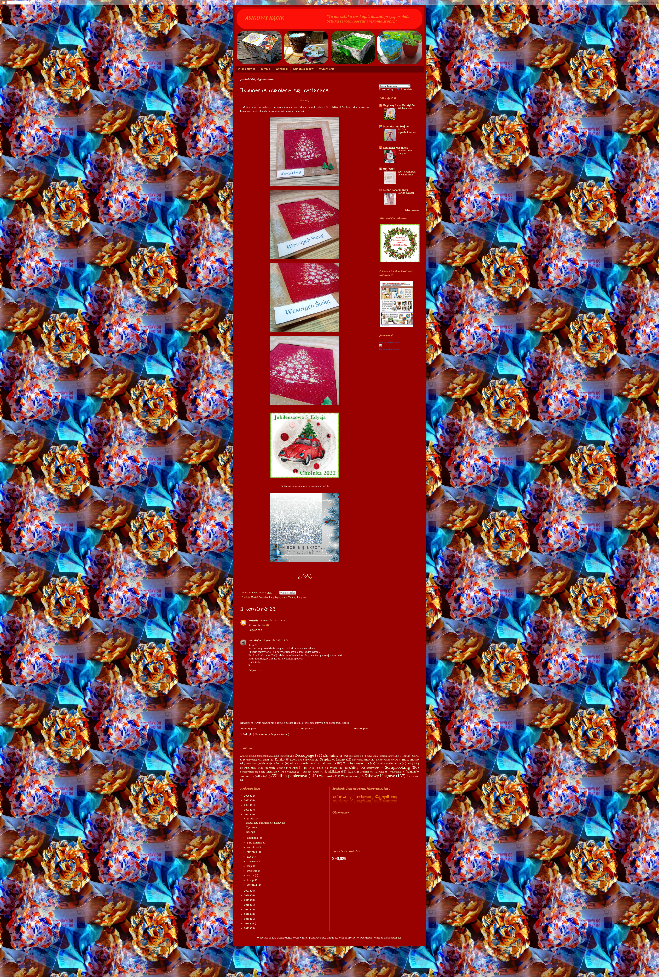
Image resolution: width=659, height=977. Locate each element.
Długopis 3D (355, 756)
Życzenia (413, 776)
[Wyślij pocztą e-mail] (281, 593)
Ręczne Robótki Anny (395, 190)
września (252, 847)
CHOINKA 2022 (335, 107)
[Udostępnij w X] (287, 593)
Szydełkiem (332, 771)
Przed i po (300, 767)
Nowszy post (248, 728)
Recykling (351, 767)
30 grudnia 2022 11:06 (275, 640)
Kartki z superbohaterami (407, 132)
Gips (403, 755)
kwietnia (252, 870)
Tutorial (379, 771)
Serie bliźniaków (269, 771)
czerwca (252, 861)
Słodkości (290, 771)
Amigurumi (246, 756)
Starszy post (361, 728)
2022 (247, 814)
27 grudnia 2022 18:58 (272, 620)
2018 (247, 904)
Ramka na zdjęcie (327, 768)
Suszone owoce (311, 771)
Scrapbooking (266, 597)
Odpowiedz (255, 630)
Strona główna (246, 69)
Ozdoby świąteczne (356, 763)
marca (251, 875)
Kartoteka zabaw (303, 69)
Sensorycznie (247, 771)
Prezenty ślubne (274, 768)
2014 (247, 923)
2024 (247, 805)
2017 (247, 909)
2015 (247, 919)
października (255, 842)
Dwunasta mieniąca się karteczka (266, 822)
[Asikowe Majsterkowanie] (380, 345)
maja (250, 866)
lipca (250, 856)
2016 (247, 914)
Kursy (355, 760)
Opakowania (327, 763)
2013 (247, 928)
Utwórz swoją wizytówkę (389, 349)
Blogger (396, 937)
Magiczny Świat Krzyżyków (399, 105)
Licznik (365, 759)
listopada (253, 837)
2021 (247, 890)
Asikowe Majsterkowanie (389, 342)
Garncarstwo (389, 756)
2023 (247, 809)
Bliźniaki (271, 756)
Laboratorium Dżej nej (396, 126)
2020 (247, 895)
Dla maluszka (332, 755)
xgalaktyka (254, 640)
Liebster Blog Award (387, 759)
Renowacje (372, 768)
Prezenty (250, 767)
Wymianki (282, 69)
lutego (251, 880)
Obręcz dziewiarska (302, 763)
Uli (327, 485)
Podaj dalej (413, 763)
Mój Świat (388, 169)
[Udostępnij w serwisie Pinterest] (294, 593)
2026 (247, 795)
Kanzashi (263, 759)
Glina (415, 755)
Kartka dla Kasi (406, 193)
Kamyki (250, 759)
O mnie (265, 69)
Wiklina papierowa (289, 776)
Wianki (264, 776)
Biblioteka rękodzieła (395, 147)
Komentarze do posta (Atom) (272, 734)
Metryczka (251, 763)
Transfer (364, 771)
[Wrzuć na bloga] (284, 593)
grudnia (252, 818)
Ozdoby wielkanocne (388, 763)
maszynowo (410, 759)
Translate (406, 89)
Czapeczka (285, 756)
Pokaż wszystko (412, 210)
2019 (247, 900)
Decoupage (304, 755)
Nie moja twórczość (272, 763)
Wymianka (326, 776)
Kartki (254, 597)
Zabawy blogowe (297, 597)
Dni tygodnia (371, 756)
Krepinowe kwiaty (332, 759)
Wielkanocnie (405, 108)
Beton (259, 756)
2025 (247, 800)
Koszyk (250, 832)
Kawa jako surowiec (302, 759)
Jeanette (253, 620)
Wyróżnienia (326, 69)
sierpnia (252, 852)
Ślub (350, 771)
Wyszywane (281, 597)
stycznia (252, 884)
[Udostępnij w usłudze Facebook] (291, 593)
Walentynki (395, 771)
